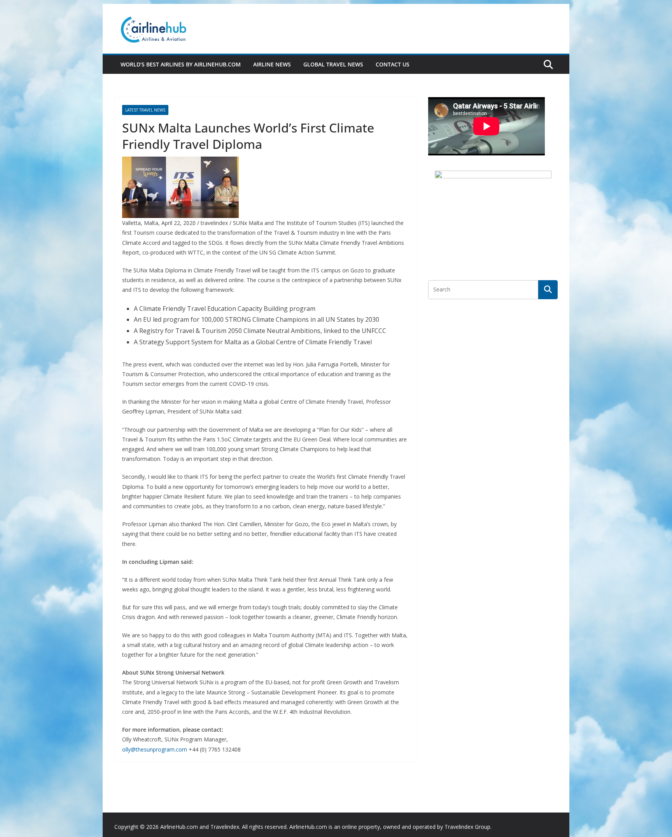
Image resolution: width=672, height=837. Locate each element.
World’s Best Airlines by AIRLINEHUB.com (181, 64)
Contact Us (393, 64)
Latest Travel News (145, 110)
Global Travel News (333, 64)
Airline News (272, 64)
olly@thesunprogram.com (154, 749)
